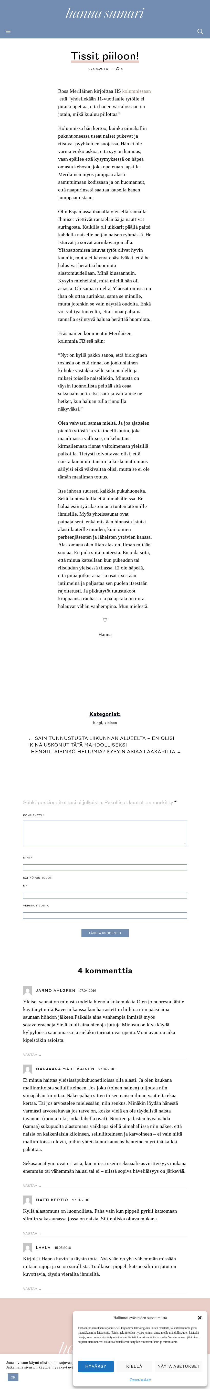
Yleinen (110, 723)
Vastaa (30, 1055)
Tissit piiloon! (105, 56)
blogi (97, 723)
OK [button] (13, 1377)
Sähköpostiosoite (38, 881)
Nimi (28, 857)
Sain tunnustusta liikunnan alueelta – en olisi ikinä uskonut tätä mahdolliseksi (101, 742)
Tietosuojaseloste (140, 1379)
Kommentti (34, 815)
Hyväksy (96, 1366)
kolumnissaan (136, 91)
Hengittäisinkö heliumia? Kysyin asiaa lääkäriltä (106, 752)
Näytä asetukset (179, 1366)
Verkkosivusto (36, 905)
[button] (199, 1317)
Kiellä (134, 1366)
